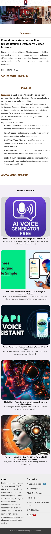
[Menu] (3, 3)
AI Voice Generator (34, 484)
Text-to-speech (33, 498)
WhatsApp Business (35, 493)
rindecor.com (36, 531)
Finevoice (25, 33)
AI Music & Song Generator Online (38, 504)
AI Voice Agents (33, 488)
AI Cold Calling (33, 510)
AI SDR (30, 515)
